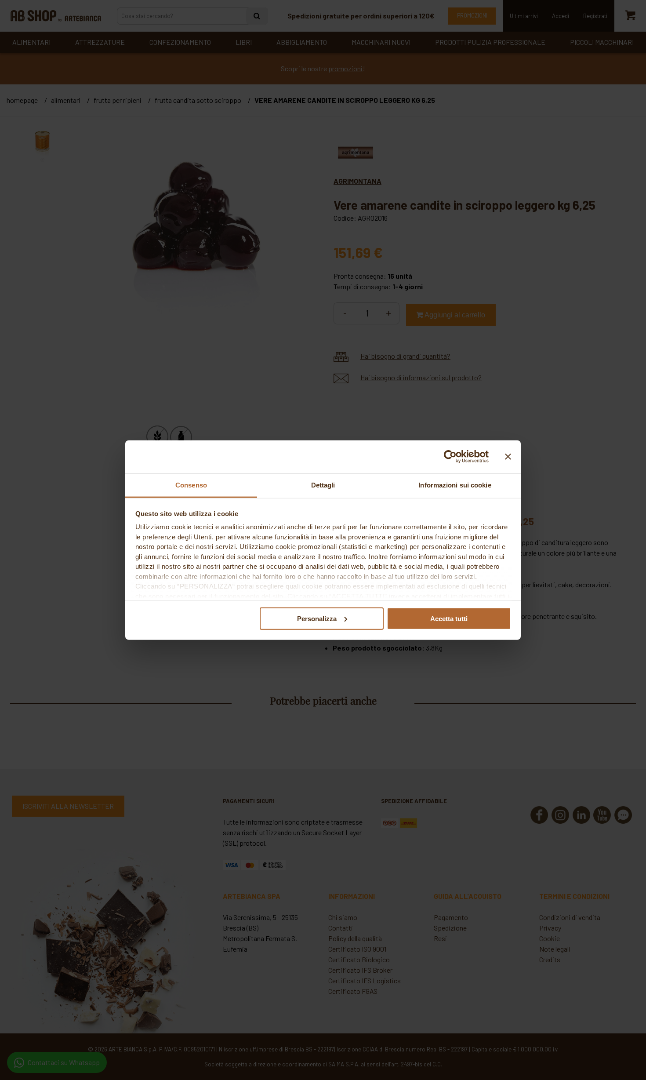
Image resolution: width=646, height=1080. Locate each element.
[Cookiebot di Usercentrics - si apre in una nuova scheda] (450, 456)
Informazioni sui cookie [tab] (454, 484)
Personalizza (317, 618)
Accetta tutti (449, 618)
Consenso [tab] (191, 484)
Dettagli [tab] (323, 484)
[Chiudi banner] (508, 457)
